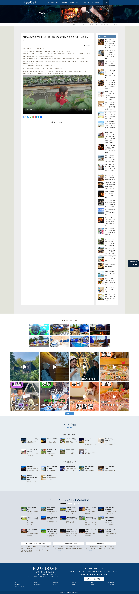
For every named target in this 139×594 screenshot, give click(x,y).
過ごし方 (90, 2)
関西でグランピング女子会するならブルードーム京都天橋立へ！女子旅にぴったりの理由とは (110, 106)
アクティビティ (38, 584)
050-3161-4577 (93, 568)
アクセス (83, 2)
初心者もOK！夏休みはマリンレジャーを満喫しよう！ (110, 259)
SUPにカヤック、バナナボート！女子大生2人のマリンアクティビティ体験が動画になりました (110, 95)
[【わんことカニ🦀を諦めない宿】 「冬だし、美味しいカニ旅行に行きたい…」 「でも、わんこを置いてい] (114, 396)
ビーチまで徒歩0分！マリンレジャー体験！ (110, 273)
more (36, 552)
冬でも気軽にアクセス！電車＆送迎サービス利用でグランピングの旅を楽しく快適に (110, 54)
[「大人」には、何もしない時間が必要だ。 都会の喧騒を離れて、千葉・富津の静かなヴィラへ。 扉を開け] (54, 366)
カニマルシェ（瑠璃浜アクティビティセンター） (49, 576)
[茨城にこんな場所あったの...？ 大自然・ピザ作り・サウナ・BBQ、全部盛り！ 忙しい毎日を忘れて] (24, 366)
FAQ (77, 2)
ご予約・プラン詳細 (93, 579)
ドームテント (50, 2)
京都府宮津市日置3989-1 (48, 574)
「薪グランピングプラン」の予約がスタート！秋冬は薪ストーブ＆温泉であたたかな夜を (110, 84)
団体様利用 (64, 2)
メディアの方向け (19, 586)
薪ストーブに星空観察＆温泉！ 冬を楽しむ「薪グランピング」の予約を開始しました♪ (110, 149)
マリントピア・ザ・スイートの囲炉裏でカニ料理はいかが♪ (110, 177)
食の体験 (17, 584)
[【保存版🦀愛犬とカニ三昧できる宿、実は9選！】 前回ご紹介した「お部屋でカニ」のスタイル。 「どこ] (114, 366)
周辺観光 (72, 2)
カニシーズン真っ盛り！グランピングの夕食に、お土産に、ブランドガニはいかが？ (110, 73)
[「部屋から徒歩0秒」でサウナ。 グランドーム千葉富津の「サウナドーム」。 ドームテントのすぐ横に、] (84, 366)
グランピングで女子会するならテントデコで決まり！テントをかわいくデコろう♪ (110, 232)
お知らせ (97, 2)
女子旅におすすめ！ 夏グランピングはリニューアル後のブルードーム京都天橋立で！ (110, 125)
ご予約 (106, 2)
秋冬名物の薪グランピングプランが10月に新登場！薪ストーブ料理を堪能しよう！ (110, 221)
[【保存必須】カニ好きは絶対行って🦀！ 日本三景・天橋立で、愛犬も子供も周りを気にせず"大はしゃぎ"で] (84, 396)
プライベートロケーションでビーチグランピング (110, 289)
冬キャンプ (74, 584)
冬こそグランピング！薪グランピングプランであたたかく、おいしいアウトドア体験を (110, 43)
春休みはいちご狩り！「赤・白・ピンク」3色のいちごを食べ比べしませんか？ (110, 168)
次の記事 (60, 122)
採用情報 (112, 584)
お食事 (58, 2)
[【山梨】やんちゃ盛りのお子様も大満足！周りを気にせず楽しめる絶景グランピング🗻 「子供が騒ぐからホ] (24, 396)
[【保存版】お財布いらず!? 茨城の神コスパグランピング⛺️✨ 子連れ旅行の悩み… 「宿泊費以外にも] (54, 396)
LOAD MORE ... (69, 348)
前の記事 (54, 122)
